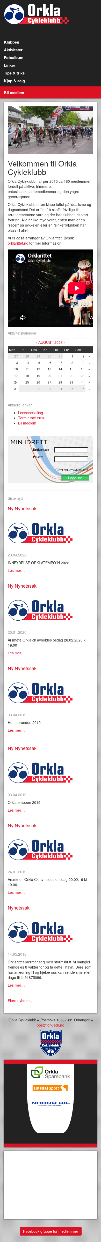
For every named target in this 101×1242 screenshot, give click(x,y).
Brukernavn (41, 450)
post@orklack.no (50, 1025)
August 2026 (50, 342)
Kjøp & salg (14, 81)
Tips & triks (14, 73)
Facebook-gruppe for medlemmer (50, 1231)
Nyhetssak (19, 907)
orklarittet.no (18, 243)
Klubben (11, 42)
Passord (38, 457)
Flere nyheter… (20, 1000)
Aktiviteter (13, 50)
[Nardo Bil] (50, 1119)
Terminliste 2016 (31, 417)
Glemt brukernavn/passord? (72, 470)
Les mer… (16, 570)
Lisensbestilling (30, 412)
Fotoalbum (13, 57)
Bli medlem (14, 92)
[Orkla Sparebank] (50, 1071)
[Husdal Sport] (50, 1087)
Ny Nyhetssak (22, 508)
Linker (9, 65)
